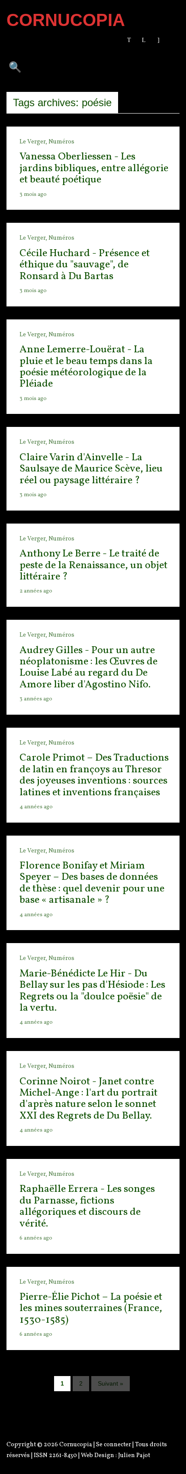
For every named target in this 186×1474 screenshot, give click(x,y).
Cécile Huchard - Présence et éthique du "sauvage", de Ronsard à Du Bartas (84, 265)
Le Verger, (33, 142)
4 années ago (36, 807)
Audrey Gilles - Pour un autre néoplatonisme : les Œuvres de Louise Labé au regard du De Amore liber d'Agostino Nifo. (88, 667)
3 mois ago (33, 194)
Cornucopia (75, 1445)
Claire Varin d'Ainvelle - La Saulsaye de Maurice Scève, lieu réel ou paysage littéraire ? (91, 469)
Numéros (61, 142)
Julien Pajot (134, 1455)
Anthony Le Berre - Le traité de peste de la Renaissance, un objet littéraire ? (93, 565)
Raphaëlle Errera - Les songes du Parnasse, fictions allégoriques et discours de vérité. (87, 1206)
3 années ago (35, 699)
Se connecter (113, 1445)
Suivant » (110, 1383)
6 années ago (35, 1238)
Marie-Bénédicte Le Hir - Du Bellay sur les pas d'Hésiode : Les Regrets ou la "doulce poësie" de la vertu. (92, 990)
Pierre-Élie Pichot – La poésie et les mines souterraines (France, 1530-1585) (90, 1309)
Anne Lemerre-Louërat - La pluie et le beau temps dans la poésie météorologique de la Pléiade (86, 366)
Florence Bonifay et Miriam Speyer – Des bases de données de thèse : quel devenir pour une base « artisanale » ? (91, 883)
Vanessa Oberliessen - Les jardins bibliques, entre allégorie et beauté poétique (93, 168)
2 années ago (35, 591)
